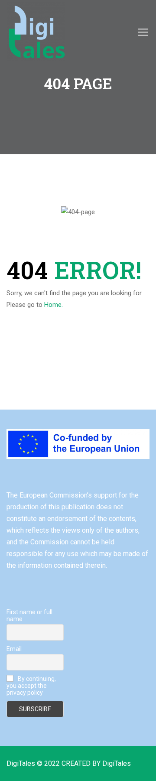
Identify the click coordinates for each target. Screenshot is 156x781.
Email (14, 648)
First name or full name (29, 615)
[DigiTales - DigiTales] (35, 31)
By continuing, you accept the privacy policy (31, 685)
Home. (53, 305)
